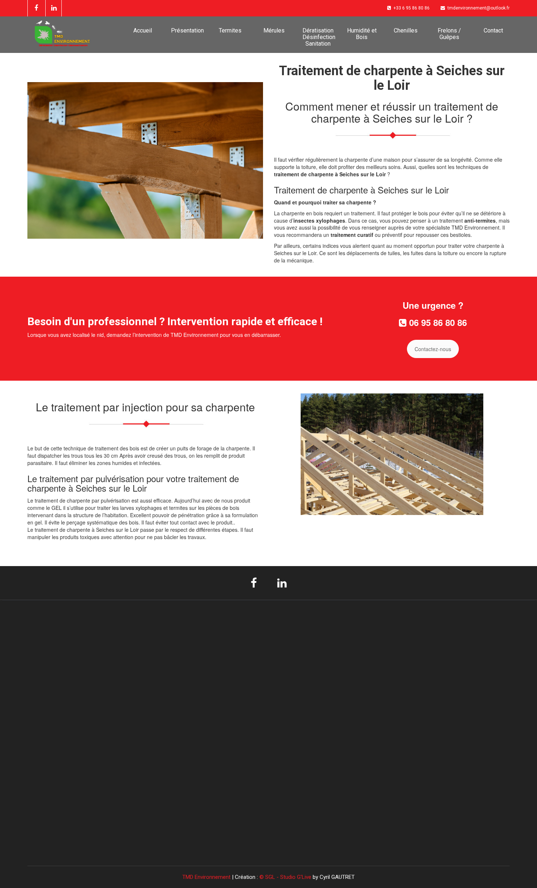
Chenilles (406, 30)
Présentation (187, 30)
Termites (230, 30)
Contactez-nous (433, 349)
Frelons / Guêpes (449, 34)
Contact (493, 30)
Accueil (142, 30)
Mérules (274, 30)
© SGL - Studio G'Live (286, 877)
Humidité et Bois (362, 34)
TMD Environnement (207, 877)
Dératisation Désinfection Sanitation (318, 37)
